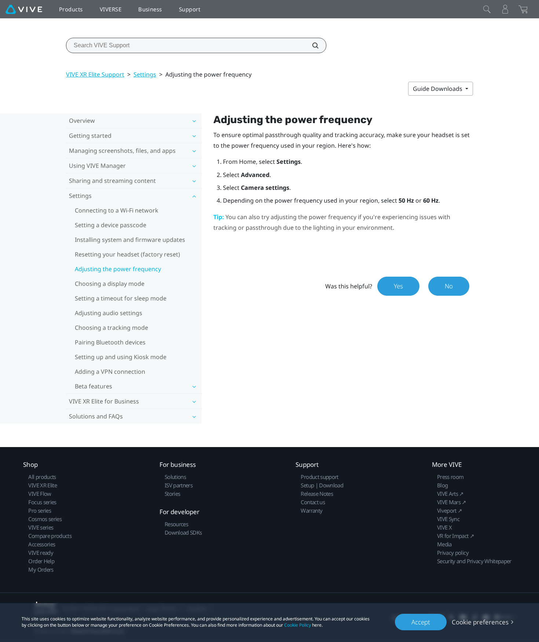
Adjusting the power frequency (118, 269)
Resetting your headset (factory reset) (127, 254)
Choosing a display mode (109, 284)
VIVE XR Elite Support (95, 74)
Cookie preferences (480, 622)
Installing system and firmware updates (130, 240)
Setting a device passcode (110, 225)
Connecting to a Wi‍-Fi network (116, 210)
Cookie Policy (297, 625)
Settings (144, 74)
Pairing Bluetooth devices (110, 342)
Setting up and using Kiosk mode (120, 357)
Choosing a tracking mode (111, 328)
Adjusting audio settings (108, 313)
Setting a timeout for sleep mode (120, 298)
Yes (398, 286)
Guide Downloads (438, 89)
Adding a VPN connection (110, 372)
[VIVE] (24, 9)
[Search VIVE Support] (311, 45)
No (449, 286)
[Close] (487, 9)
